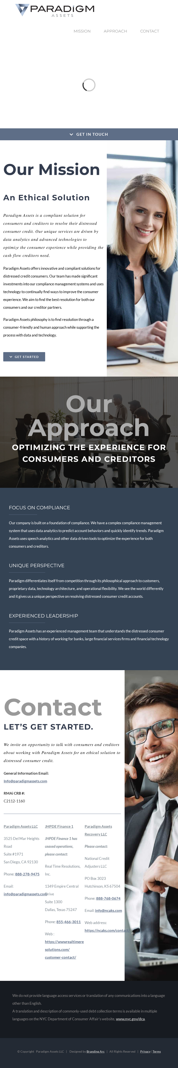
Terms (157, 1051)
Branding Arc (96, 1051)
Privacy (145, 1051)
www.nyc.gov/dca (130, 1019)
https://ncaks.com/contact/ (107, 930)
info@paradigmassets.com (25, 894)
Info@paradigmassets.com (25, 781)
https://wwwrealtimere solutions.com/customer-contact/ (64, 949)
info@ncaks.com (108, 910)
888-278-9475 (27, 874)
